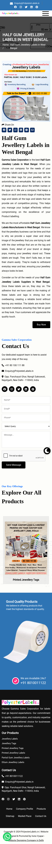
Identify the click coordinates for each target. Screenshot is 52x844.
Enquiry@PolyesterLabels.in (26, 3)
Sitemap (10, 816)
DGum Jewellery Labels (13, 762)
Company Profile (24, 808)
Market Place (24, 816)
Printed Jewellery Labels (13, 753)
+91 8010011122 (33, 683)
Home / (6, 46)
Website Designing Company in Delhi (26, 840)
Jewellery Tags (9, 743)
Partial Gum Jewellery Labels (16, 757)
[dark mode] (47, 450)
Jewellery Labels (10, 738)
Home (9, 808)
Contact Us (40, 816)
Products (41, 808)
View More (26, 556)
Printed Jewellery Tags (26, 579)
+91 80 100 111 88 (14, 365)
